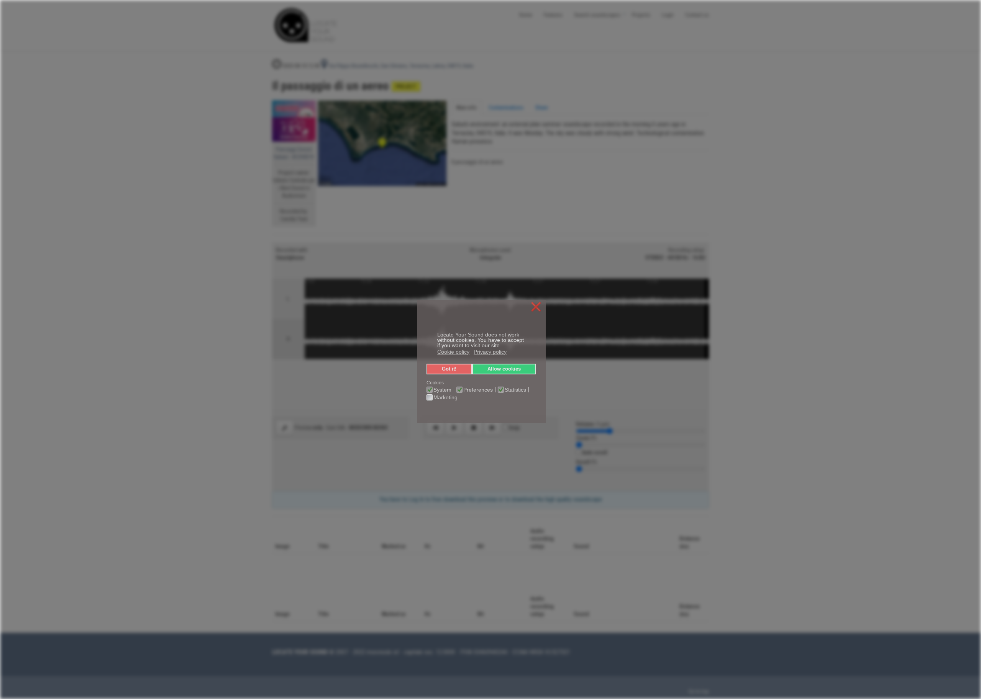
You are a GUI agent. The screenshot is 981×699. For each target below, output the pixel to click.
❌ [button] (536, 307)
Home (525, 14)
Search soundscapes (597, 14)
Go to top (699, 691)
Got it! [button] (449, 369)
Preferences (478, 389)
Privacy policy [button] (490, 352)
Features (553, 14)
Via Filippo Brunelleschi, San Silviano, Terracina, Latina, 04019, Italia (400, 66)
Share (541, 108)
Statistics (515, 389)
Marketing (445, 397)
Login (668, 14)
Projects (641, 14)
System (442, 389)
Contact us (697, 14)
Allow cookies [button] (504, 369)
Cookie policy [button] (453, 352)
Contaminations (506, 108)
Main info (466, 108)
